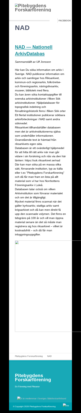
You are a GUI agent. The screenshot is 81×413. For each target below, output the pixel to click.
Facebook (65, 20)
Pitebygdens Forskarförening (29, 356)
